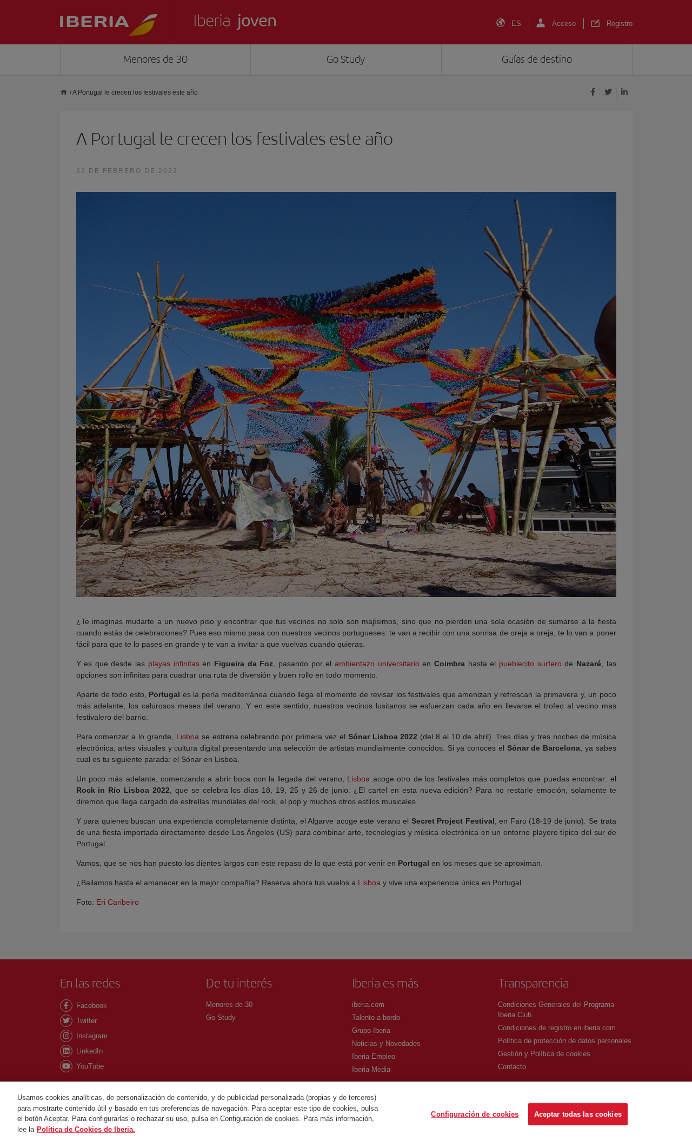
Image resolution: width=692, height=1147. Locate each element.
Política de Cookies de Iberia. (86, 1129)
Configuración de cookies (474, 1114)
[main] (346, 1114)
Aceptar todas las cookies (578, 1114)
